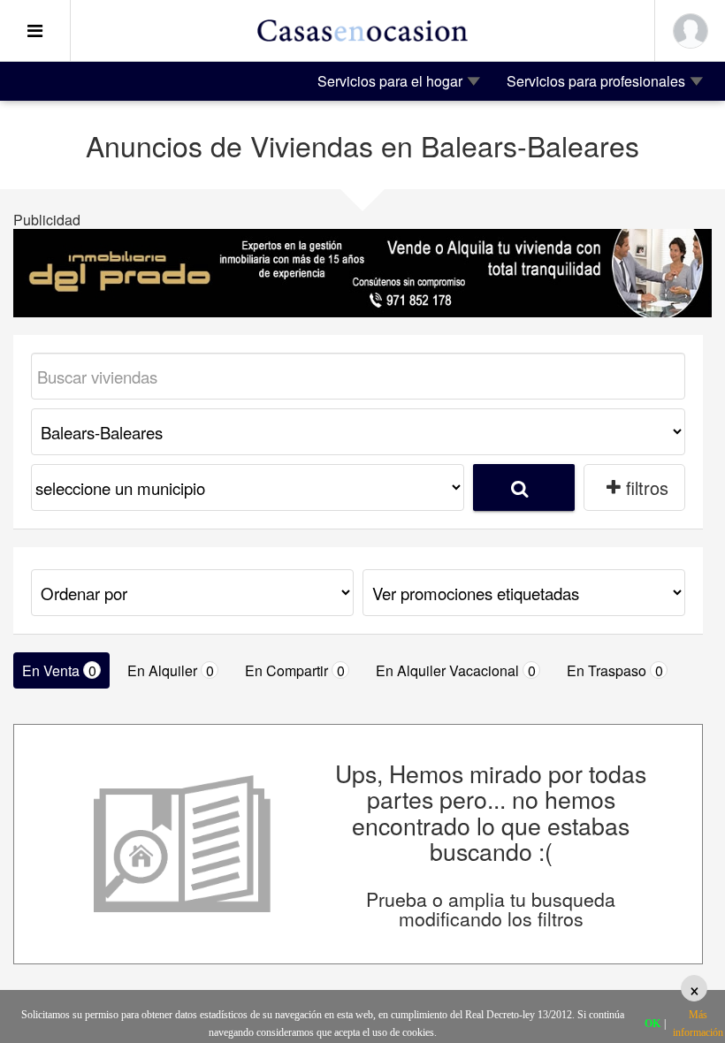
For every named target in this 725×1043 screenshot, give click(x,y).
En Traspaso (615, 670)
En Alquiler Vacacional (456, 670)
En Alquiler (170, 670)
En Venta (59, 670)
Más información (698, 1024)
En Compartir (295, 670)
